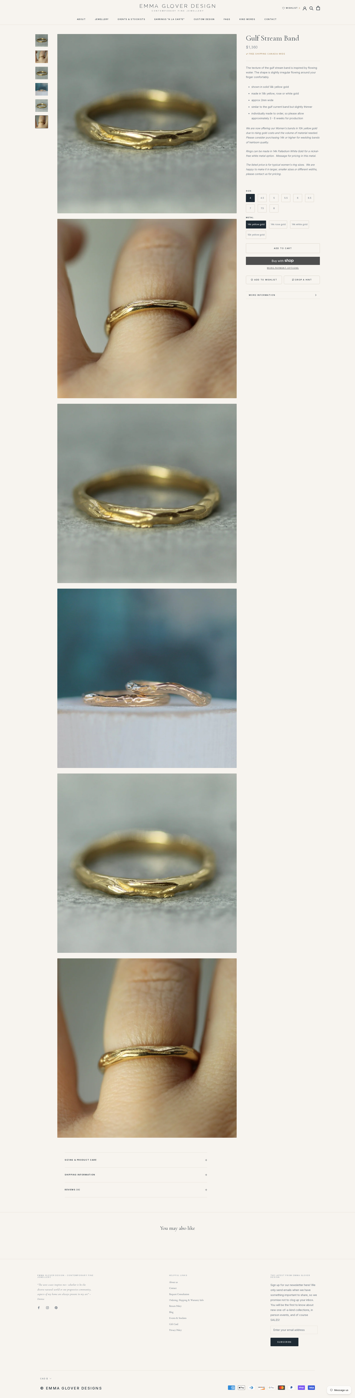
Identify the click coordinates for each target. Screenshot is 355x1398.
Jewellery (102, 19)
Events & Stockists (131, 19)
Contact (270, 19)
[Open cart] (318, 8)
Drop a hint (303, 280)
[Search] (311, 8)
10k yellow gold (256, 234)
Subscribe (284, 1342)
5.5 (286, 197)
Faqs (227, 19)
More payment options (283, 268)
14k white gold (299, 224)
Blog (171, 1312)
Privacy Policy (175, 1330)
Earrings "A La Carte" (169, 19)
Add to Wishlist (265, 280)
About (81, 19)
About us (173, 1282)
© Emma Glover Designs (71, 1388)
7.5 (262, 208)
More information (262, 295)
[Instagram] (47, 1307)
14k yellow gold (256, 224)
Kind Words (247, 19)
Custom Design (204, 19)
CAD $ (44, 1378)
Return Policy (175, 1306)
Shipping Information (80, 1175)
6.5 (309, 197)
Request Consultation (179, 1294)
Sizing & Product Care (81, 1160)
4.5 (262, 197)
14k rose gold (278, 224)
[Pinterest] (56, 1307)
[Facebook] (38, 1307)
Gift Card (173, 1324)
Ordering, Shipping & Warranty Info (186, 1300)
